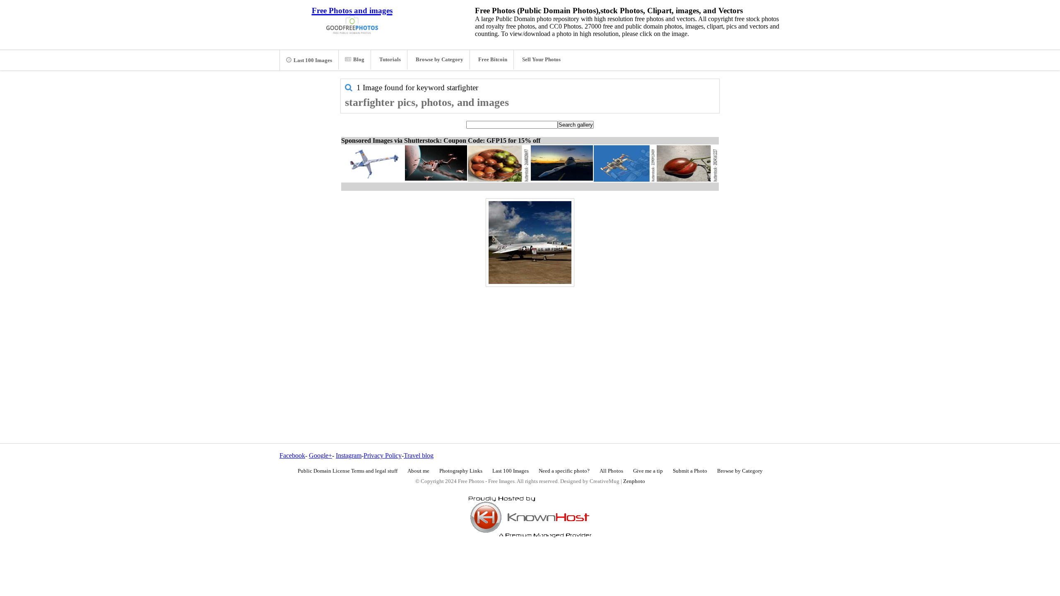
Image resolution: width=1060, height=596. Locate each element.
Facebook (292, 455)
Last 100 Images (313, 60)
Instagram (348, 455)
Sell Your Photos (541, 59)
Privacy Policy (383, 455)
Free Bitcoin (492, 59)
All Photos (611, 471)
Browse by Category (439, 59)
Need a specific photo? (564, 471)
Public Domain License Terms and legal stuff (348, 471)
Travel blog (419, 455)
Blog (358, 59)
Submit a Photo (690, 471)
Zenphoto (634, 481)
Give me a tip (648, 471)
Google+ (320, 455)
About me (418, 471)
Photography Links (460, 471)
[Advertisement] (530, 347)
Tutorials (390, 59)
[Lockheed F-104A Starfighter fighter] (530, 242)
